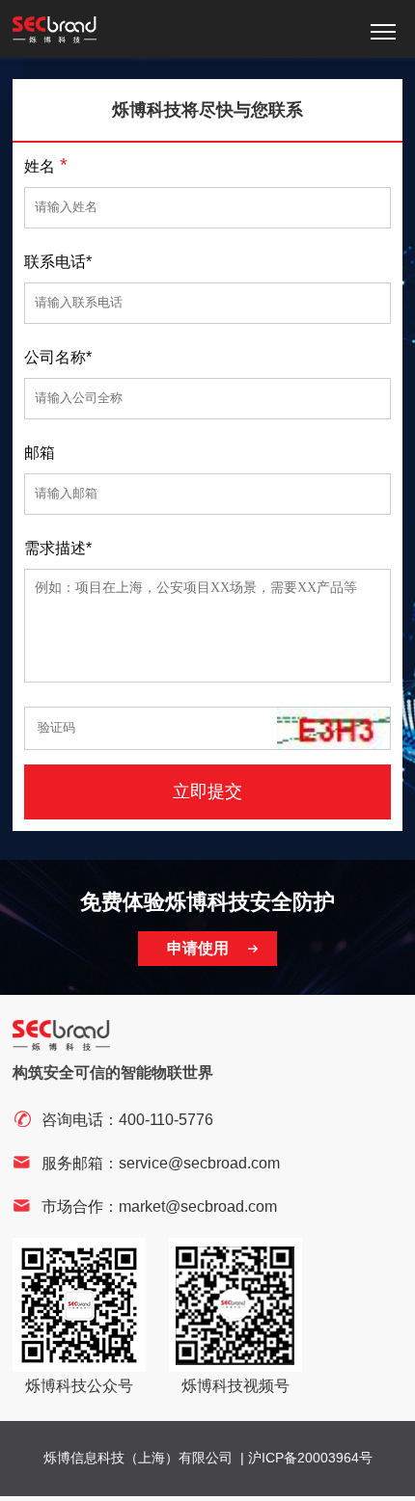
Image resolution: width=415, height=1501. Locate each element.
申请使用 (198, 948)
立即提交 (207, 791)
